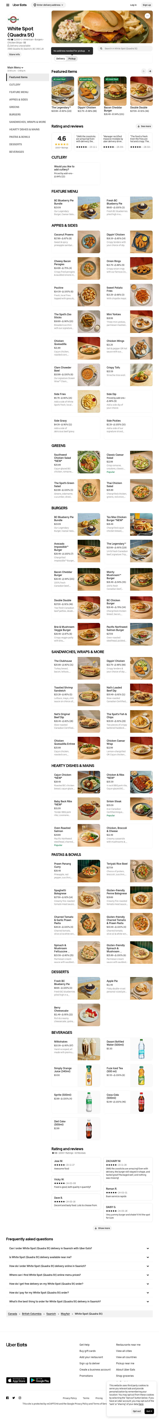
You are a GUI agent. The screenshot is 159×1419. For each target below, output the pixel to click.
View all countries (126, 1357)
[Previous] (144, 71)
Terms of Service (101, 1404)
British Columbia (31, 1313)
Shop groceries (125, 1375)
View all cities (124, 1350)
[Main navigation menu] (7, 5)
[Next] (150, 71)
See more (146, 126)
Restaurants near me (128, 1344)
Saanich (51, 1313)
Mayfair (65, 1313)
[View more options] (147, 16)
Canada (12, 1313)
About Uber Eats (125, 1369)
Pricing (98, 1398)
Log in (133, 5)
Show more (104, 1228)
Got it (149, 1411)
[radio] (60, 58)
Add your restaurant (91, 1357)
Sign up (147, 5)
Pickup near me (125, 1363)
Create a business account (95, 1369)
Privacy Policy (70, 1398)
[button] (79, 1248)
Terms (86, 1398)
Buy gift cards (88, 1350)
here (141, 1404)
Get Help (85, 1344)
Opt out (137, 1411)
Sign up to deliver (90, 1363)
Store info (14, 54)
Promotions (86, 1375)
